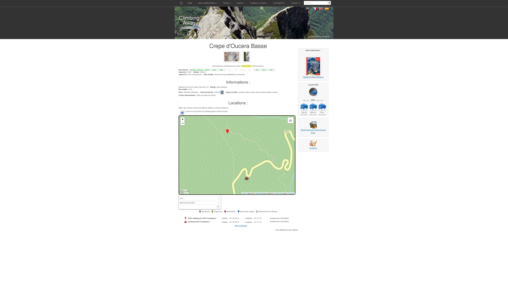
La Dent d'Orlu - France (318, 36)
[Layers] (290, 120)
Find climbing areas (207, 3)
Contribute (278, 3)
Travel (226, 3)
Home (189, 3)
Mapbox (291, 193)
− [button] (182, 123)
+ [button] (182, 119)
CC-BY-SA (278, 193)
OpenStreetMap (260, 193)
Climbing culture (258, 3)
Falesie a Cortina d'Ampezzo (313, 77)
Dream (239, 3)
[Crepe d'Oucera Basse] (231, 56)
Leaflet (244, 193)
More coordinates (241, 226)
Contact (295, 3)
